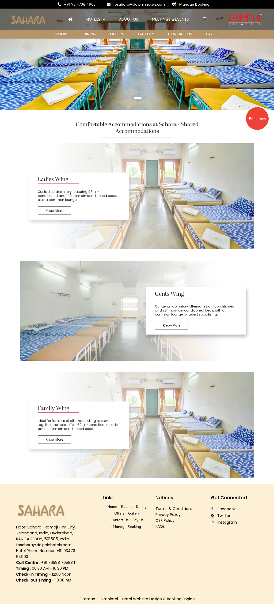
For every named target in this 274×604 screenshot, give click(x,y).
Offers (117, 34)
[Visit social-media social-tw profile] (229, 515)
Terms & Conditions (174, 508)
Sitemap (87, 599)
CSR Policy (164, 520)
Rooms (62, 34)
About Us (128, 19)
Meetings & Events (170, 19)
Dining (89, 34)
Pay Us (212, 34)
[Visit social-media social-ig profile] (229, 522)
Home (112, 506)
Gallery (146, 34)
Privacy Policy (168, 514)
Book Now (257, 119)
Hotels (93, 19)
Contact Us (180, 34)
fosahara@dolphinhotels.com (139, 4)
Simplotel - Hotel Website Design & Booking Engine (148, 599)
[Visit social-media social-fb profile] (229, 509)
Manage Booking (194, 4)
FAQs (160, 526)
